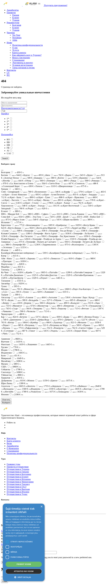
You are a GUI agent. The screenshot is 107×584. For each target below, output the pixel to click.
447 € (70, 183)
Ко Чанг (13, 272)
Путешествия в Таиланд (18, 484)
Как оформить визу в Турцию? (27, 55)
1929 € (20, 283)
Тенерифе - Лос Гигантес (29, 236)
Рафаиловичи (40, 328)
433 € (78, 217)
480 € (21, 314)
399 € (17, 294)
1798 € (16, 350)
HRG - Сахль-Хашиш (82, 214)
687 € (23, 331)
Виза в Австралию (21, 57)
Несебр (14, 180)
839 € (58, 317)
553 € (89, 303)
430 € (19, 172)
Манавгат (25, 306)
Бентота (40, 386)
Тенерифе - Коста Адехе (53, 233)
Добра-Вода (51, 319)
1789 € (24, 391)
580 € (52, 178)
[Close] (2, 170)
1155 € (22, 247)
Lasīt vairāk (22, 536)
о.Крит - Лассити (19, 200)
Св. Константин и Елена (29, 183)
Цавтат (62, 380)
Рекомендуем (13, 22)
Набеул (61, 289)
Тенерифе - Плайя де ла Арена (55, 239)
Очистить (6, 400)
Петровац (37, 325)
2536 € (31, 319)
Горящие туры (13, 464)
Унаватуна (44, 391)
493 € (40, 175)
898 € (20, 375)
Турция (15, 20)
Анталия (60, 297)
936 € (43, 231)
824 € (14, 317)
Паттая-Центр (25, 278)
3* (8, 124)
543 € (81, 175)
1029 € (77, 225)
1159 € (44, 380)
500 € (28, 178)
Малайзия (6, 361)
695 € (71, 300)
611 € (58, 214)
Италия (5, 250)
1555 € (20, 281)
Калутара (71, 389)
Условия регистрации (22, 65)
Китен (69, 178)
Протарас (16, 261)
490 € (65, 303)
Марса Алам (26, 219)
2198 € (17, 394)
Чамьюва (15, 311)
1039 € (22, 261)
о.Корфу (74, 192)
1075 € (67, 380)
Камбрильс (70, 225)
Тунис (4, 286)
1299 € (19, 269)
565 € (29, 200)
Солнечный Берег (19, 186)
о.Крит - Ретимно (81, 200)
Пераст (14, 325)
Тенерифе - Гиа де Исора (69, 231)
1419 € (19, 341)
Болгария (16, 25)
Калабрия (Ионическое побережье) (25, 253)
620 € (43, 208)
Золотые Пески (19, 178)
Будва (74, 317)
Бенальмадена (41, 225)
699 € (18, 231)
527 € (48, 300)
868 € (18, 339)
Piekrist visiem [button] (24, 564)
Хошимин (41, 344)
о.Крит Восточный (78, 205)
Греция (15, 15)
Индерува (44, 389)
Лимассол (63, 258)
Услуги (15, 50)
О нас (15, 47)
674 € (32, 306)
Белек (18, 300)
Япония (5, 394)
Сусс (13, 292)
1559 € (51, 389)
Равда (81, 180)
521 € (44, 325)
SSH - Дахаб (70, 217)
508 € (86, 180)
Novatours (16, 37)
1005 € (50, 225)
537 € (37, 317)
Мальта (4, 364)
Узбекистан (7, 375)
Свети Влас (62, 183)
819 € (70, 258)
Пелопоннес (48, 192)
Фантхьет (14, 344)
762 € (73, 328)
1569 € (24, 389)
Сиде (23, 308)
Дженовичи (24, 319)
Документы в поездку (22, 62)
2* (8, 121)
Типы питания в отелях (23, 67)
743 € (7, 308)
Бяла (55, 175)
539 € (44, 253)
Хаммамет (57, 292)
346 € (17, 189)
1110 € (52, 186)
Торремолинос (57, 244)
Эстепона (16, 247)
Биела (53, 317)
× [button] (41, 507)
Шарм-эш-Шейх (79, 219)
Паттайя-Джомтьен (23, 275)
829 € (39, 292)
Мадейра (13, 267)
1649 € (20, 358)
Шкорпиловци (73, 186)
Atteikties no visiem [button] (24, 571)
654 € (20, 217)
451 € (15, 355)
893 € (59, 200)
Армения (5, 339)
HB (8, 145)
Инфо (9, 42)
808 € (60, 197)
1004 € (24, 322)
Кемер (13, 303)
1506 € (82, 231)
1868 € (15, 366)
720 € (51, 217)
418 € (18, 303)
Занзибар (14, 283)
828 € (21, 264)
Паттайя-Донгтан (58, 275)
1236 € (36, 244)
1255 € (68, 331)
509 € (77, 325)
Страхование (18, 60)
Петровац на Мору (66, 325)
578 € (91, 200)
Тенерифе (36, 231)
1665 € (21, 386)
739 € (94, 214)
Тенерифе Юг (27, 244)
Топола (47, 186)
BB (8, 142)
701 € (18, 289)
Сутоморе (16, 331)
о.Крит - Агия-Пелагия (61, 194)
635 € (64, 292)
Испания (5, 222)
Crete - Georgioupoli (18, 192)
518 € (89, 205)
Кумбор (42, 322)
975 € (20, 242)
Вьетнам (5, 341)
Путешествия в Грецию (18, 472)
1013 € (54, 205)
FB (8, 148)
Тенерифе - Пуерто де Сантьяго (49, 242)
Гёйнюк (65, 300)
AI (8, 150)
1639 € (19, 272)
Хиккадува (72, 391)
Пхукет (53, 278)
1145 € (17, 203)
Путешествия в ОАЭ (16, 487)
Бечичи (31, 317)
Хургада (52, 219)
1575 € (72, 386)
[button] (24, 577)
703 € (43, 289)
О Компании (13, 448)
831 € (19, 267)
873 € (7, 219)
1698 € (19, 361)
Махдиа (12, 289)
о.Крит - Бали (22, 197)
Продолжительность (13, 108)
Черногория (7, 314)
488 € (65, 180)
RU (8, 75)
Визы (9, 443)
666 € (48, 322)
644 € (18, 175)
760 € (20, 208)
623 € (20, 297)
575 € (18, 222)
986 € (7, 244)
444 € (19, 180)
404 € (43, 297)
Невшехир (76, 306)
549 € (34, 219)
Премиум (11, 12)
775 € (20, 225)
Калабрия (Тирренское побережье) (74, 253)
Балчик (12, 175)
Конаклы (59, 303)
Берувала (66, 386)
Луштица (66, 322)
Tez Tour (16, 35)
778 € (15, 347)
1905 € (43, 272)
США (4, 366)
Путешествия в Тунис (17, 494)
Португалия (7, 264)
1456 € (26, 239)
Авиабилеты (13, 10)
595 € (16, 286)
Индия (4, 350)
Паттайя (62, 272)
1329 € (68, 275)
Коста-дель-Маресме (54, 228)
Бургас (35, 175)
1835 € (77, 389)
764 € (52, 308)
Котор (19, 322)
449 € (17, 250)
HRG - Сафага (49, 214)
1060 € (66, 289)
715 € (76, 308)
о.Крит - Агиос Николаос (23, 194)
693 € (37, 194)
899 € (31, 197)
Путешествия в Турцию (18, 469)
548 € (23, 205)
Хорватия (6, 378)
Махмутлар (51, 306)
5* (8, 130)
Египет (15, 17)
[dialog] (24, 542)
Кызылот (83, 303)
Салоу (13, 231)
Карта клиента (19, 52)
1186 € (27, 233)
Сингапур (6, 372)
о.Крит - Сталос (39, 203)
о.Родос (37, 208)
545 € (58, 219)
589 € (16, 364)
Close (4, 581)
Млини (39, 380)
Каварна (46, 178)
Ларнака (39, 258)
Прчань (14, 328)
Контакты (11, 70)
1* (8, 118)
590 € (21, 311)
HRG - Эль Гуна (41, 217)
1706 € (49, 203)
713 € (45, 311)
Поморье (59, 180)
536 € (66, 297)
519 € (74, 178)
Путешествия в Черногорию (20, 482)
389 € (17, 211)
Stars (5, 113)
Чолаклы (39, 311)
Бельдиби (41, 300)
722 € (92, 253)
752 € (17, 333)
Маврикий (6, 358)
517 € (83, 306)
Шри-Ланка (7, 383)
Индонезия (6, 353)
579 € (80, 192)
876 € (59, 319)
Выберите (6, 403)
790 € (29, 192)
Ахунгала (14, 386)
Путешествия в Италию (18, 492)
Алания (37, 297)
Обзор (36, 180)
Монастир (36, 289)
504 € (43, 183)
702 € (59, 175)
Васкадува (17, 389)
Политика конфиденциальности (27, 45)
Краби (38, 272)
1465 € (58, 278)
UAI (9, 153)
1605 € (22, 353)
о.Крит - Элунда (45, 205)
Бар (10, 317)
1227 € (83, 319)
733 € (7, 306)
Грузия (4, 347)
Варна (76, 175)
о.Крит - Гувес (51, 197)
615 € (15, 256)
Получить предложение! (55, 5)
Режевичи (66, 328)
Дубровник (14, 380)
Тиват (40, 331)
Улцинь (62, 331)
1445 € (47, 344)
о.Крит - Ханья (70, 203)
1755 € (46, 386)
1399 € (22, 383)
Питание (7, 134)
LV (8, 72)
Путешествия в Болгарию (19, 474)
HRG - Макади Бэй (18, 214)
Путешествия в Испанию (19, 479)
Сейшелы (6, 369)
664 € (31, 228)
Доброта (77, 319)
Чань (13, 333)
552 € (48, 328)
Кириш (35, 303)
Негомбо (18, 391)
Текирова (45, 308)
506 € (41, 303)
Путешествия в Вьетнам (18, 489)
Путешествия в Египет (17, 477)
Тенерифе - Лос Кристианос (70, 236)
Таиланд (5, 269)
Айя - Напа (14, 258)
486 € (58, 306)
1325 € (34, 275)
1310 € (71, 239)
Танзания (6, 281)
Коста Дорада (22, 228)
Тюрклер (70, 308)
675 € (82, 186)
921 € (72, 322)
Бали (11, 355)
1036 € (67, 233)
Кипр (4, 256)
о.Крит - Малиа (50, 200)
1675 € (51, 391)
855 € (74, 194)
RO (8, 139)
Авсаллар (13, 297)
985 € (19, 325)
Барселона (13, 225)
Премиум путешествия (17, 467)
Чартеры (11, 32)
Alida (14, 40)
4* (8, 127)
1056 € (85, 236)
